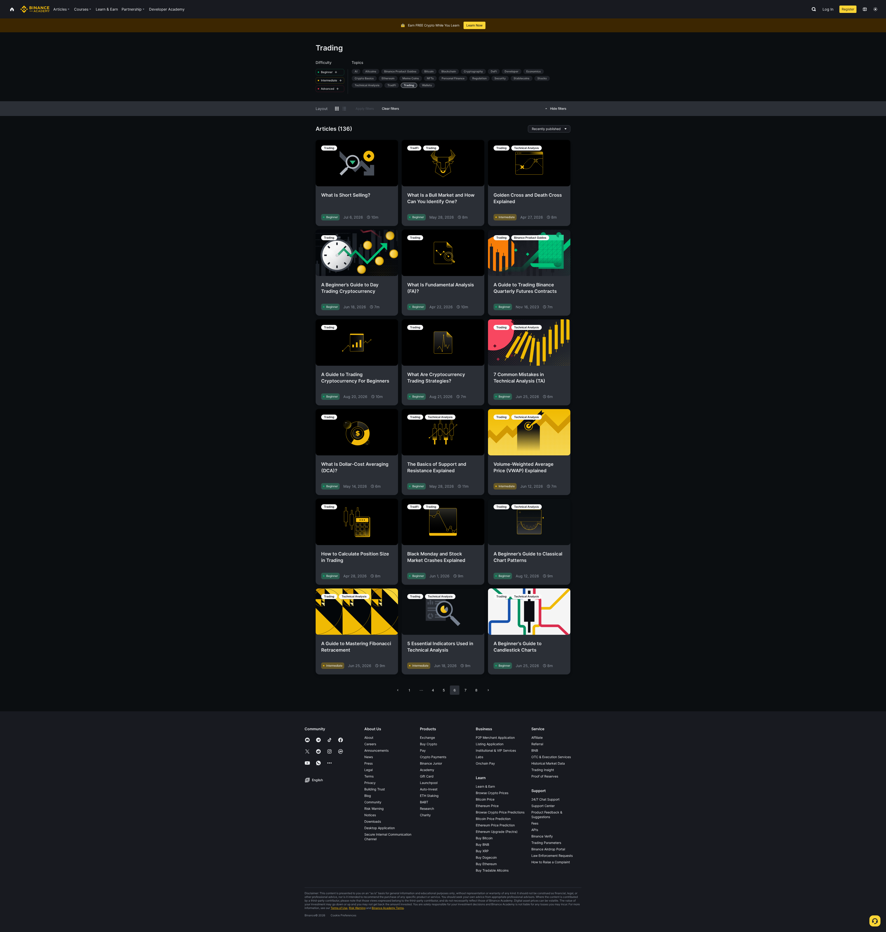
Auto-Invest (428, 789)
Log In (828, 9)
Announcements (376, 750)
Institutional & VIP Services (496, 750)
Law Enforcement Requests (552, 856)
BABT (424, 802)
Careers (370, 744)
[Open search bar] (812, 9)
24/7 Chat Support (545, 799)
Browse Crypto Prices (492, 793)
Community (372, 802)
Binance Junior (431, 763)
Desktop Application (379, 828)
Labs (479, 757)
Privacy (370, 783)
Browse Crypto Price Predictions (500, 812)
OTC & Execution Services (551, 757)
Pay (423, 750)
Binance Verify (542, 836)
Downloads (372, 821)
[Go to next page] (488, 690)
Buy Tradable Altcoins (492, 870)
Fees (534, 823)
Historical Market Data (548, 763)
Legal (368, 770)
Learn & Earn (485, 786)
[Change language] (864, 9)
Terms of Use (339, 908)
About (368, 737)
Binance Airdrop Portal (548, 849)
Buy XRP (482, 851)
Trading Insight (542, 770)
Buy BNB (482, 844)
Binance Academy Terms (388, 908)
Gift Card (427, 776)
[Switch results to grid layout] (337, 108)
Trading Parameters (546, 843)
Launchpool (428, 783)
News (368, 757)
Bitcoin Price (485, 799)
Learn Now (474, 25)
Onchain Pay (485, 763)
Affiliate (537, 737)
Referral (537, 744)
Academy (427, 770)
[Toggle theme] (875, 9)
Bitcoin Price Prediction (493, 819)
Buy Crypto (428, 744)
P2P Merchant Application (495, 737)
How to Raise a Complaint (550, 862)
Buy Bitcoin (484, 838)
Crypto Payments (433, 757)
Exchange (427, 737)
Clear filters (390, 108)
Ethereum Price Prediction (495, 825)
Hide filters (558, 108)
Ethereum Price (487, 806)
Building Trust (374, 789)
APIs (534, 830)
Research (427, 808)
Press (368, 763)
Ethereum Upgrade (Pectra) (497, 832)
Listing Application (489, 744)
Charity (425, 815)
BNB (534, 750)
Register (848, 9)
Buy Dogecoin (486, 857)
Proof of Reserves (544, 776)
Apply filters (365, 108)
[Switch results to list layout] (344, 108)
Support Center (543, 806)
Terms (369, 776)
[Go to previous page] (397, 690)
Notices (370, 815)
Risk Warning (374, 808)
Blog (367, 796)
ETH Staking (429, 796)
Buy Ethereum (486, 864)
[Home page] (35, 9)
